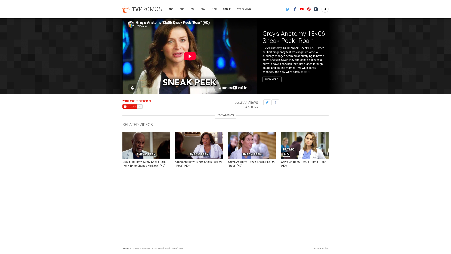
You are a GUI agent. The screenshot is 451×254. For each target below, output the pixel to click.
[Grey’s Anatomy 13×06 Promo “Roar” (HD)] (305, 145)
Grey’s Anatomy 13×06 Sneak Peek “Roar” (293, 37)
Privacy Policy (321, 248)
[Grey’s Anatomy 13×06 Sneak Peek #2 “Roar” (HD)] (252, 145)
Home (125, 248)
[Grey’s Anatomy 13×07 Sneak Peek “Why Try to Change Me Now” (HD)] (146, 145)
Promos (147, 9)
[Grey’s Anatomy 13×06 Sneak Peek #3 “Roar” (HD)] (199, 145)
